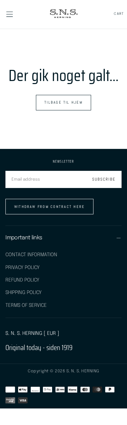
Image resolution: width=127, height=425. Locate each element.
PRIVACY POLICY (22, 267)
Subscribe (103, 179)
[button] (9, 14)
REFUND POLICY (22, 280)
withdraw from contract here (49, 206)
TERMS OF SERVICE (26, 305)
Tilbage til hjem (63, 102)
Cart (119, 14)
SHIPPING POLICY (23, 292)
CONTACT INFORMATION (31, 254)
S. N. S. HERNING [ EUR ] (32, 333)
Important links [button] (23, 238)
